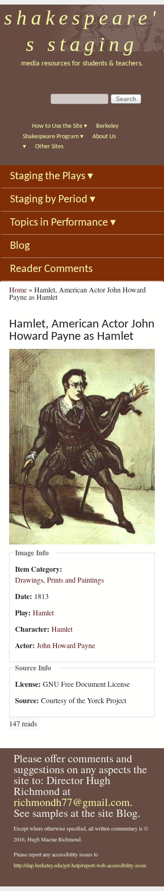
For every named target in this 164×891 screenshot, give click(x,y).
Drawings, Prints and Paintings (59, 579)
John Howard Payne (66, 645)
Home (18, 289)
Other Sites (49, 147)
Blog (20, 246)
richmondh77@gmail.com (72, 802)
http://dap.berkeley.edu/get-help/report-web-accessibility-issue (80, 865)
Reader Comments (51, 269)
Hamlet (43, 612)
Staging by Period (52, 199)
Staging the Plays (51, 176)
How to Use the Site (59, 126)
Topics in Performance (63, 222)
